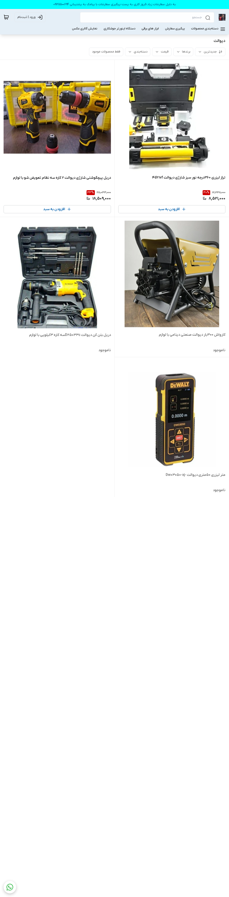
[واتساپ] (10, 887)
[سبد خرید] (6, 17)
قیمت (165, 52)
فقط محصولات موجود (106, 52)
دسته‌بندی (140, 52)
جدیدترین (210, 52)
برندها (186, 52)
